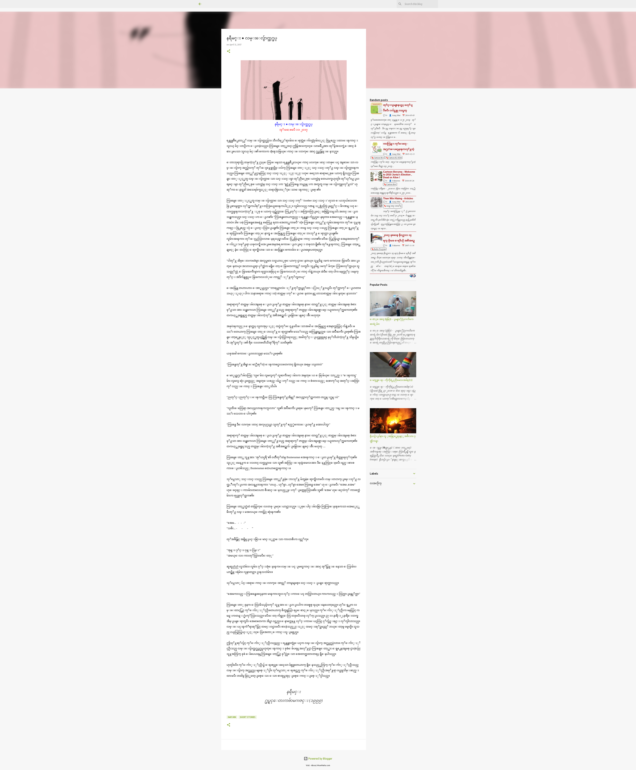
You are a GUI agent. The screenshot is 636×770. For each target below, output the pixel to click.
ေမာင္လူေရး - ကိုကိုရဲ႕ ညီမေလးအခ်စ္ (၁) (391, 380)
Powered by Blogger (320, 758)
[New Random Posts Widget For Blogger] (412, 276)
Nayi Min (232, 717)
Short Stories (247, 717)
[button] (229, 51)
